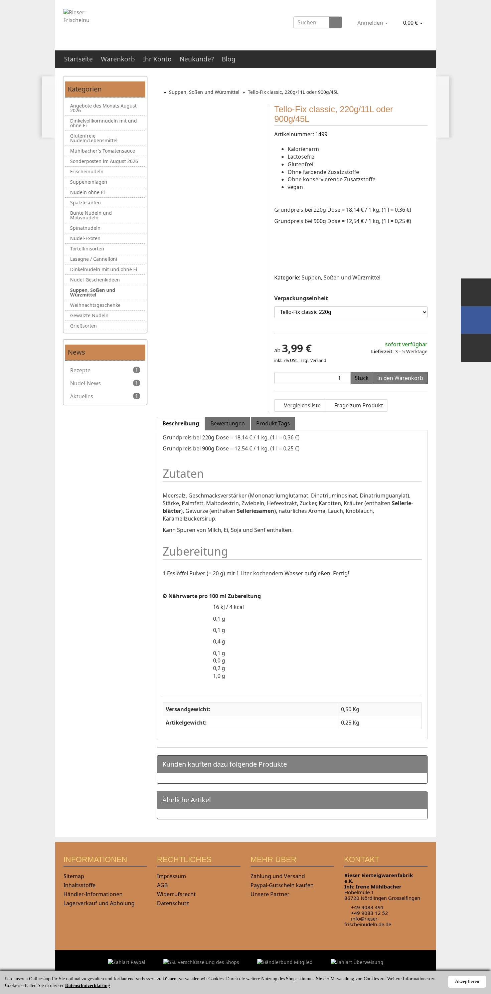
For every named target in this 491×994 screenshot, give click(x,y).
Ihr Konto (157, 59)
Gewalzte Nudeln (89, 315)
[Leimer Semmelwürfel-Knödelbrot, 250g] (49, 107)
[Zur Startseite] (476, 292)
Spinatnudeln (85, 228)
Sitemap (73, 876)
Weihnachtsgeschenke (95, 305)
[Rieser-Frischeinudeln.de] (120, 23)
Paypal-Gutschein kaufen (282, 885)
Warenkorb (118, 59)
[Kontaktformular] (476, 348)
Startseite (78, 59)
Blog (228, 59)
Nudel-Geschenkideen (95, 279)
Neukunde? (197, 59)
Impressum (171, 876)
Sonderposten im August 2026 (104, 161)
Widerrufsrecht (176, 894)
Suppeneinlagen (88, 182)
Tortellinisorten (87, 248)
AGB (162, 885)
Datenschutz (173, 903)
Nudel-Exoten (85, 238)
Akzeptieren (467, 981)
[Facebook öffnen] (476, 320)
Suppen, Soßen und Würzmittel (341, 277)
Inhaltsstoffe (79, 885)
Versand (318, 360)
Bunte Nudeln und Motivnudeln (91, 215)
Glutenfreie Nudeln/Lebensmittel (94, 138)
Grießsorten (83, 326)
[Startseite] (159, 92)
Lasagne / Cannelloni (93, 259)
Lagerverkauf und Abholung (99, 903)
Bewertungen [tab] (227, 423)
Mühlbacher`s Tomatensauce (102, 151)
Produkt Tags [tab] (273, 423)
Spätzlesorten (85, 202)
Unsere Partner (270, 894)
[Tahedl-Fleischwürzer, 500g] (442, 107)
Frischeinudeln (87, 171)
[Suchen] (335, 22)
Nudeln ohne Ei (87, 192)
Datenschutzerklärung (87, 985)
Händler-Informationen (93, 894)
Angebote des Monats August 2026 (103, 108)
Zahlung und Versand (278, 876)
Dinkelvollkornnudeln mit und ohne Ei (103, 123)
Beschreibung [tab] (180, 423)
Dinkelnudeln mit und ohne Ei (103, 269)
